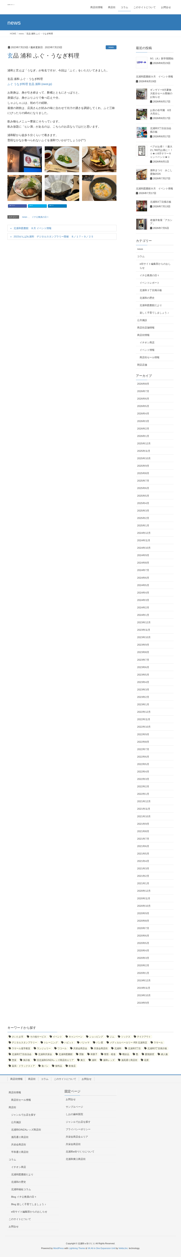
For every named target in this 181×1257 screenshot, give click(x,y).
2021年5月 (143, 853)
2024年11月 (143, 540)
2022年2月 (143, 786)
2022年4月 (143, 771)
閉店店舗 (142, 364)
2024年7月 (143, 570)
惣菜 (14, 1060)
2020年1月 (143, 973)
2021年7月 (143, 838)
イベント (57, 1036)
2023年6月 (143, 667)
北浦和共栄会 (45, 1054)
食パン (45, 1066)
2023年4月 (143, 682)
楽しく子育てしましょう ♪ (154, 312)
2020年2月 (143, 965)
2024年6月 (143, 577)
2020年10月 (144, 905)
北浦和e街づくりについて (80, 1151)
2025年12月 (144, 443)
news (111, 47)
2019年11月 (143, 987)
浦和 (94, 1060)
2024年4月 (143, 592)
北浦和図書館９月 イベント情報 (154, 76)
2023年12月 (144, 622)
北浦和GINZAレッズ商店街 (26, 1129)
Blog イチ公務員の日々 (24, 1196)
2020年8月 (143, 920)
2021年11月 (143, 808)
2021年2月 (143, 875)
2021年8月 (143, 831)
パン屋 (99, 1042)
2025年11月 (143, 450)
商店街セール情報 (149, 357)
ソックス (125, 1036)
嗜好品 (125, 1054)
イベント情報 (147, 349)
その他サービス (38, 1036)
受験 (81, 1054)
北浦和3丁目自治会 (21, 1054)
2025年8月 (143, 473)
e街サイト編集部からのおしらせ (155, 265)
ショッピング (96, 1036)
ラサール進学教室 (21, 1048)
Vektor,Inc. (123, 1248)
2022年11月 (143, 719)
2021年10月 (144, 816)
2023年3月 (143, 689)
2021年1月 (143, 883)
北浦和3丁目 (134, 1048)
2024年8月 (143, 562)
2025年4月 (143, 503)
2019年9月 (143, 1002)
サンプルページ (74, 1106)
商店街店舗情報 (145, 327)
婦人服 (164, 1054)
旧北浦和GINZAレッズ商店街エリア (55, 1060)
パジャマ (84, 1042)
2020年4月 (143, 950)
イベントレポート (149, 282)
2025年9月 (143, 465)
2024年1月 (143, 615)
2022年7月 (143, 749)
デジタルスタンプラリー (24, 1042)
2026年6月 (143, 398)
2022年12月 (144, 711)
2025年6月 (143, 488)
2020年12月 (144, 890)
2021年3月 (143, 868)
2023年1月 (143, 704)
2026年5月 (143, 406)
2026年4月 (143, 413)
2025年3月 (143, 510)
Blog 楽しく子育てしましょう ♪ (28, 1204)
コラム (141, 256)
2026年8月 (143, 383)
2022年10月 (144, 726)
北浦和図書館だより (151, 305)
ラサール (158, 1042)
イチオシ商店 (147, 342)
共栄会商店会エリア (77, 1136)
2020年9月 (143, 913)
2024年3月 (143, 600)
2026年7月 (143, 391)
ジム (112, 1036)
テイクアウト (144, 1036)
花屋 (146, 1060)
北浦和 (117, 1048)
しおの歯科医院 (74, 1114)
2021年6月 (143, 846)
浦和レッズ (109, 1060)
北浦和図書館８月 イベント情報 (154, 188)
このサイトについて (65, 1079)
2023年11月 (143, 629)
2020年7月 (143, 928)
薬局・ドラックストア (23, 1066)
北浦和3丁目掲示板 (160, 201)
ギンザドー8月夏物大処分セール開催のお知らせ (161, 93)
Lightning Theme (77, 1248)
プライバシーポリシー (78, 1129)
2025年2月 (143, 518)
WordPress (58, 1248)
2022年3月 (143, 779)
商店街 (32, 1079)
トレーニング (51, 1042)
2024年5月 (143, 585)
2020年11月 (143, 898)
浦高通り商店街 (129, 1060)
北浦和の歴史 (147, 297)
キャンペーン (76, 1036)
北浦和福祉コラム (21, 1189)
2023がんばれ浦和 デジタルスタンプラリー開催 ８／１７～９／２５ (54, 236)
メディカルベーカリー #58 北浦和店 (128, 1042)
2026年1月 (143, 436)
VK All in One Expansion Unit (101, 1248)
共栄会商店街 (101, 1048)
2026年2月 (143, 428)
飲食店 (72, 1066)
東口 (82, 1060)
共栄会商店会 (80, 1048)
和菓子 (93, 1054)
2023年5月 (143, 674)
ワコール (62, 1048)
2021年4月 (143, 861)
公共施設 (142, 320)
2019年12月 (144, 980)
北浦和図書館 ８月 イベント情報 (32, 228)
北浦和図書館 (65, 1054)
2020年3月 (143, 958)
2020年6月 (143, 935)
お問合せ (87, 1079)
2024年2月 (143, 607)
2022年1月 (143, 793)
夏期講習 (149, 1054)
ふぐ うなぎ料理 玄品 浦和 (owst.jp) (29, 84)
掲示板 (26, 1060)
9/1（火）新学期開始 (163, 58)
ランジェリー (44, 1048)
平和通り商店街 (19, 1152)
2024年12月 (144, 533)
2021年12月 (144, 801)
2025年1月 (143, 525)
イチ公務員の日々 (40, 217)
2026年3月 (143, 421)
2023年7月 (143, 659)
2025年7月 (143, 480)
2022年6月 (143, 756)
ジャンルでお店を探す (23, 1114)
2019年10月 (144, 995)
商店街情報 (143, 335)
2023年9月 (143, 644)
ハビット (69, 1042)
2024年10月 (144, 547)
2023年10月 (144, 637)
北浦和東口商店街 (76, 1159)
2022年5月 (143, 764)
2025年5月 (143, 495)
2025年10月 (144, 458)
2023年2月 (143, 697)
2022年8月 (143, 741)
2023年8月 (143, 652)
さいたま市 (17, 1036)
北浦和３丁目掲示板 (151, 290)
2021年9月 (143, 823)
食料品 (58, 1066)
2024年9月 (143, 555)
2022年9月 (143, 734)
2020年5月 (143, 943)
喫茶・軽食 (110, 1054)
